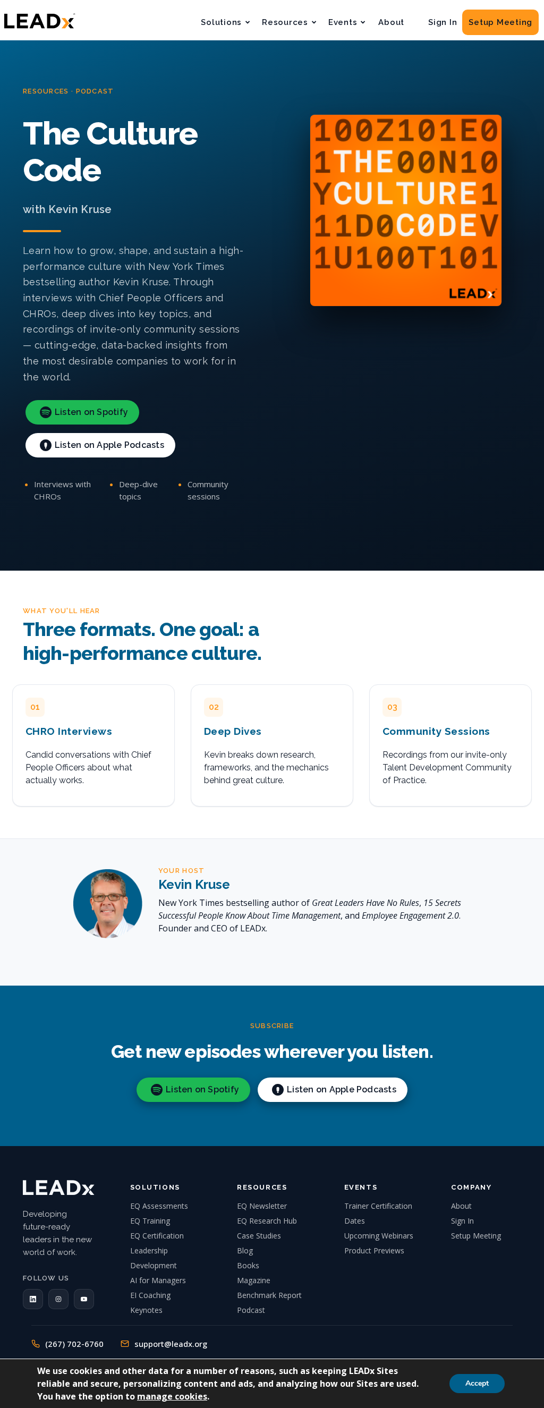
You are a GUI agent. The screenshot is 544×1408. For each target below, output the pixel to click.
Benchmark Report (269, 1295)
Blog (245, 1250)
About (391, 22)
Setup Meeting (500, 22)
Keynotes (146, 1310)
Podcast (251, 1310)
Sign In (442, 22)
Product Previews (374, 1250)
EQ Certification (157, 1236)
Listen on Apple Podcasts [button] (109, 445)
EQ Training (150, 1221)
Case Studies (259, 1236)
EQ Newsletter (262, 1206)
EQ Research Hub (267, 1221)
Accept (477, 1383)
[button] (33, 1299)
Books (248, 1265)
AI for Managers (158, 1280)
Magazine (253, 1280)
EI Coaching (150, 1295)
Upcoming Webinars (378, 1236)
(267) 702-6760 (74, 1343)
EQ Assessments (159, 1206)
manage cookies (172, 1396)
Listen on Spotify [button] (91, 412)
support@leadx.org (170, 1343)
